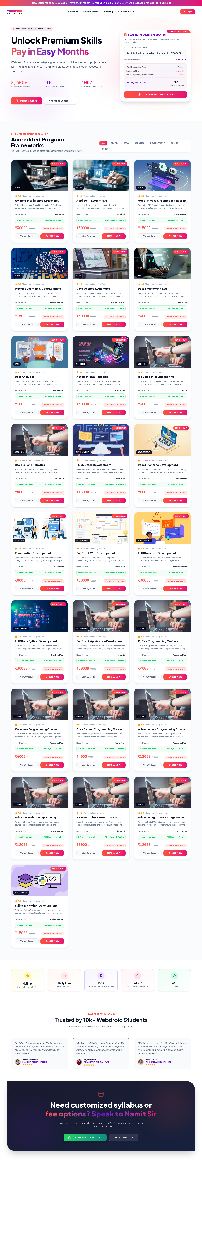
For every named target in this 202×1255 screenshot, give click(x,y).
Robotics (139, 143)
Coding (174, 143)
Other (105, 149)
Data (126, 143)
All (103, 143)
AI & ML (114, 143)
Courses (70, 11)
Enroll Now (52, 236)
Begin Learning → (164, 3)
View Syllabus (26, 236)
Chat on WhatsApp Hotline (87, 1138)
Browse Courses (28, 100)
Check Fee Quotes (58, 100)
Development (157, 143)
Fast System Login (124, 1138)
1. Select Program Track (135, 47)
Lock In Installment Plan (157, 94)
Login (189, 11)
